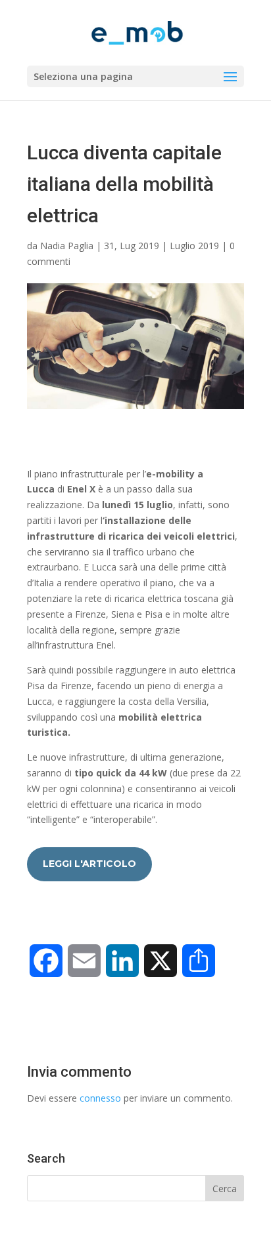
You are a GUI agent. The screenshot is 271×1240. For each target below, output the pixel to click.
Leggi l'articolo (89, 864)
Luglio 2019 (194, 245)
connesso (100, 1098)
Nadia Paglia (66, 245)
